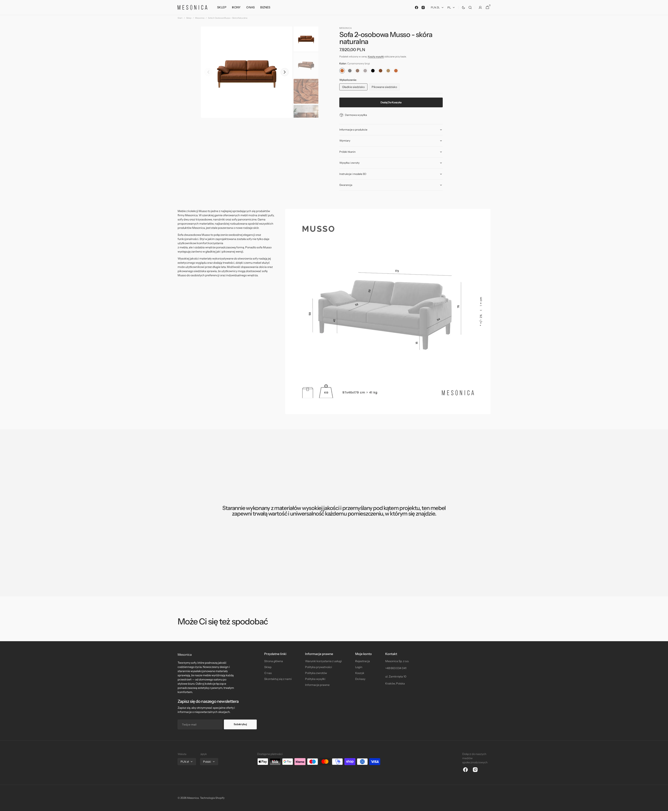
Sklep (188, 18)
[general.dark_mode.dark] (463, 7)
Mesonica (199, 18)
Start (180, 18)
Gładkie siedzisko (354, 87)
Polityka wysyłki (315, 679)
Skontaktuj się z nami (278, 679)
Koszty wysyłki (376, 56)
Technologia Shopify (212, 797)
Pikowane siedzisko (386, 87)
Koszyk (359, 673)
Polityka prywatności (318, 667)
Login (358, 667)
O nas (268, 673)
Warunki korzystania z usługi (323, 661)
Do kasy (360, 679)
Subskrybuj (240, 724)
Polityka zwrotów (316, 673)
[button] (470, 7)
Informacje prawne (317, 685)
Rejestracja (362, 661)
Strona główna (273, 661)
